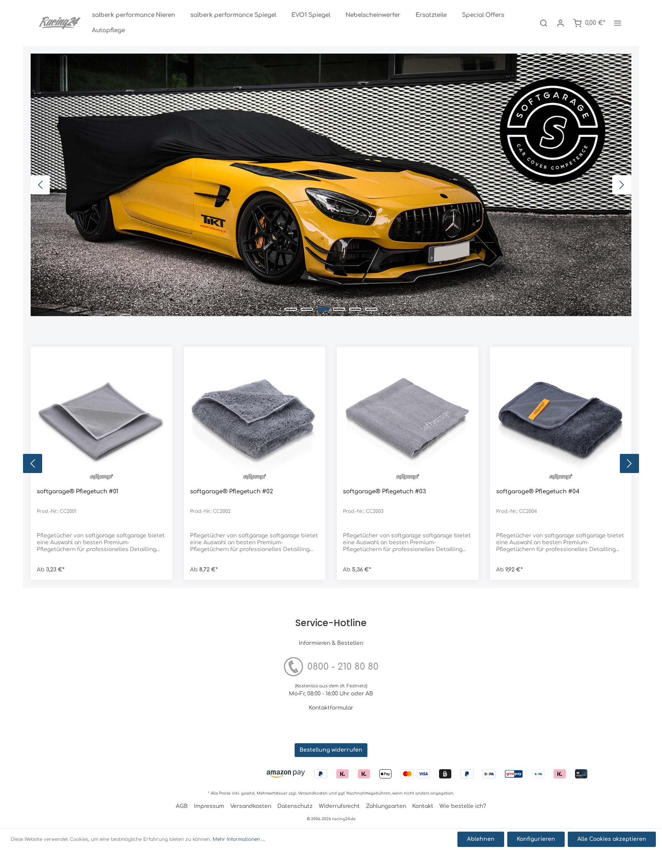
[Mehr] (617, 23)
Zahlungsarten (386, 806)
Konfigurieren (536, 839)
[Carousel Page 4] (339, 309)
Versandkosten (313, 793)
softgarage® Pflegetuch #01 (77, 491)
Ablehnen (481, 839)
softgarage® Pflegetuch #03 (384, 491)
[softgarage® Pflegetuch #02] (255, 417)
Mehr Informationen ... (239, 839)
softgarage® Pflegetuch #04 (538, 491)
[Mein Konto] (560, 23)
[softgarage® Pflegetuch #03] (407, 417)
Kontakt (422, 806)
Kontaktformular (331, 708)
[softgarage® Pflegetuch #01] (101, 417)
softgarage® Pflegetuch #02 (231, 491)
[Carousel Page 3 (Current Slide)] (323, 309)
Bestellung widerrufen (331, 750)
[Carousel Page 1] (291, 309)
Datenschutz (295, 806)
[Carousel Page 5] (355, 309)
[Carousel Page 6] (371, 309)
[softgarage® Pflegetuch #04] (561, 417)
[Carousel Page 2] (307, 309)
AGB (182, 806)
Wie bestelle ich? (462, 806)
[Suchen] (543, 23)
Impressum (209, 806)
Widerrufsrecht (339, 806)
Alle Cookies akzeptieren (611, 839)
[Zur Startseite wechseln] (60, 23)
